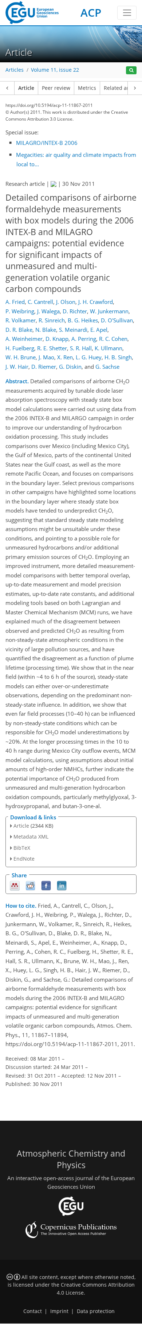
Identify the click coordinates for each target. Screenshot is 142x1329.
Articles (14, 70)
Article (26, 88)
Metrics (87, 88)
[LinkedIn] (62, 885)
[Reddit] (30, 885)
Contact (32, 1311)
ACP (90, 12)
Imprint (59, 1311)
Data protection (96, 1311)
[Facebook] (46, 885)
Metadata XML (30, 836)
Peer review (56, 88)
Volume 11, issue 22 (55, 70)
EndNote (24, 858)
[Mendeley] (15, 885)
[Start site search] (131, 70)
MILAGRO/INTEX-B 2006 (47, 142)
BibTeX (21, 847)
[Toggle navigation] (127, 13)
